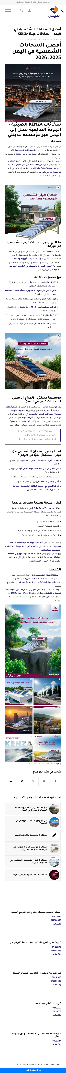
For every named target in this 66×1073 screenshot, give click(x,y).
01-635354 (56, 917)
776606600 (56, 981)
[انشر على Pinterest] (21, 781)
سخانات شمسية (48, 764)
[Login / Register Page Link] (29, 12)
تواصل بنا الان (32, 1070)
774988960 (56, 920)
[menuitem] (29, 12)
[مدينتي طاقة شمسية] (38, 12)
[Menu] (9, 12)
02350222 (56, 1008)
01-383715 (56, 947)
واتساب (57, 924)
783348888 (56, 951)
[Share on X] (44, 781)
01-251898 (56, 978)
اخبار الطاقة (43, 39)
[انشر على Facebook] (55, 781)
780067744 (56, 1041)
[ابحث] (21, 12)
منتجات (27, 39)
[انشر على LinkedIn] (10, 781)
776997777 (56, 1012)
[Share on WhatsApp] (32, 781)
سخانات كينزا (34, 764)
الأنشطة (34, 39)
